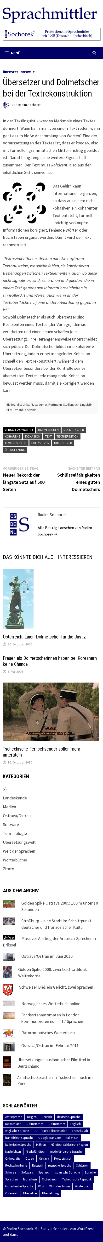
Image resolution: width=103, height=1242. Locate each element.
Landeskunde (15, 798)
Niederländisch (35, 1152)
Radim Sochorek (29, 105)
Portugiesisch (63, 1159)
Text (48, 436)
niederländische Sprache (66, 1152)
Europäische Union (54, 1131)
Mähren (41, 1145)
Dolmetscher (73, 429)
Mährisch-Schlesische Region (69, 1145)
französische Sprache (19, 1138)
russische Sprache (59, 1165)
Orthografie (12, 1159)
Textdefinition (68, 436)
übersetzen (40, 443)
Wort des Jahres (59, 1186)
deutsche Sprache (68, 1117)
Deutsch (47, 1117)
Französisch (80, 1131)
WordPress (85, 1228)
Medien (9, 806)
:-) (5, 789)
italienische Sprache (18, 1145)
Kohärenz (12, 436)
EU (35, 1131)
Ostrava (44, 1159)
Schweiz (10, 1172)
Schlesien (82, 1165)
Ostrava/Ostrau (17, 815)
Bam (13, 1234)
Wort (41, 1186)
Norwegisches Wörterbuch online (50, 1003)
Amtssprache (13, 1117)
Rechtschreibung (16, 1165)
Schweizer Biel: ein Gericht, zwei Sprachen (56, 987)
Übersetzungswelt (19, 72)
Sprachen (11, 1179)
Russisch (37, 1165)
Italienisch (72, 1138)
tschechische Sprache (19, 1186)
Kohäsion (32, 436)
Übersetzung (15, 450)
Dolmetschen (48, 429)
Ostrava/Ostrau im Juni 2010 (47, 956)
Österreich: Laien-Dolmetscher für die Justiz (44, 637)
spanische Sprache (67, 1172)
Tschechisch (49, 1179)
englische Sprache (17, 1131)
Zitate (8, 869)
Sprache (90, 1172)
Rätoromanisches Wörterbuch (48, 1032)
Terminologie (15, 833)
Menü (15, 53)
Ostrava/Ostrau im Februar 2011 (50, 1045)
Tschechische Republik (77, 1179)
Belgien (32, 1117)
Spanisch (44, 1172)
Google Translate (49, 1138)
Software (11, 824)
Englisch (75, 1124)
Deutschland (13, 1124)
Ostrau (29, 1159)
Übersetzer (63, 443)
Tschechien (30, 1179)
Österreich (11, 1193)
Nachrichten (13, 1152)
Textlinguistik (16, 443)
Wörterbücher (15, 860)
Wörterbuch (82, 1186)
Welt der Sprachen (19, 851)
